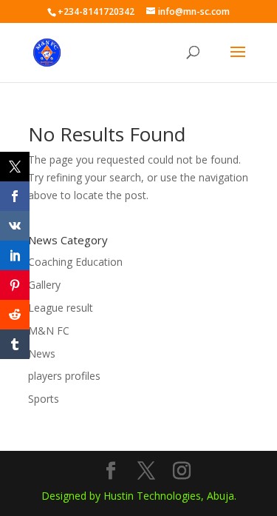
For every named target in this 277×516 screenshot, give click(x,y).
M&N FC (48, 331)
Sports (43, 399)
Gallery (44, 285)
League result (60, 308)
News (41, 353)
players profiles (64, 376)
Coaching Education (75, 262)
